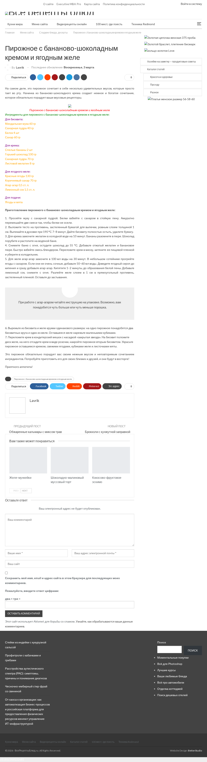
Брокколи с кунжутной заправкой (107, 432)
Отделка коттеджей (170, 688)
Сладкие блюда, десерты (6, 39)
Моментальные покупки (173, 657)
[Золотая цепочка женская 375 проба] (169, 37)
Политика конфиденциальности (124, 4)
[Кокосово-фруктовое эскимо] (111, 460)
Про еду (154, 84)
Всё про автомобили (170, 682)
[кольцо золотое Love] (159, 50)
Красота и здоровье (161, 76)
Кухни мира (15, 24)
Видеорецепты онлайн (72, 24)
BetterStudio (195, 750)
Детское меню (10, 447)
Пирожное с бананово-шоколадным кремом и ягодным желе (43, 379)
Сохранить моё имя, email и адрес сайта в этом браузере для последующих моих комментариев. (62, 580)
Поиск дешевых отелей (172, 695)
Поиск (161, 642)
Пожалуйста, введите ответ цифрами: (32, 590)
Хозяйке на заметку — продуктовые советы (171, 61)
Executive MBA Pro (69, 4)
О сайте (48, 4)
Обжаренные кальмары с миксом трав (35, 432)
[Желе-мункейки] (28, 460)
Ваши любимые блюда (172, 676)
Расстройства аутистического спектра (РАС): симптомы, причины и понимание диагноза (26, 673)
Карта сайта (92, 4)
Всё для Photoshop (169, 663)
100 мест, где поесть (109, 24)
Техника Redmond (143, 24)
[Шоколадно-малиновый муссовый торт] (70, 460)
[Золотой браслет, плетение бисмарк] (169, 43)
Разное (154, 92)
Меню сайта (40, 24)
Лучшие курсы (166, 670)
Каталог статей (156, 69)
